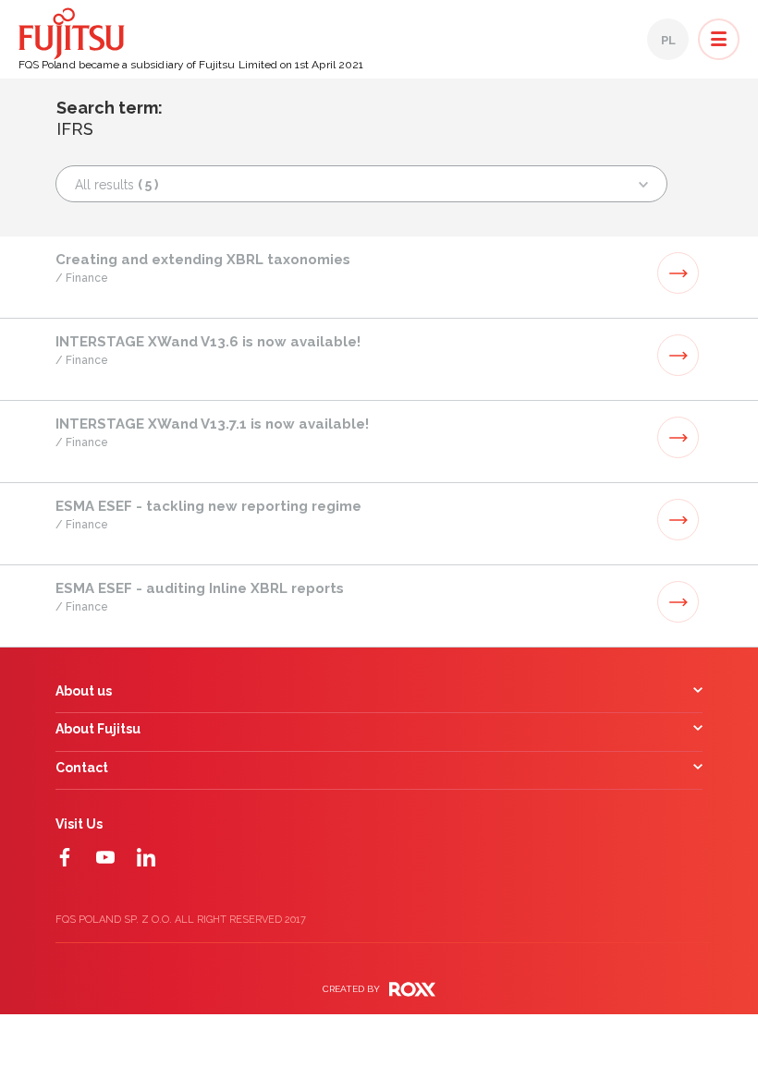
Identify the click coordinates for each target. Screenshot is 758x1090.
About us (83, 691)
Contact (81, 768)
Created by (351, 989)
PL (668, 40)
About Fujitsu (98, 729)
